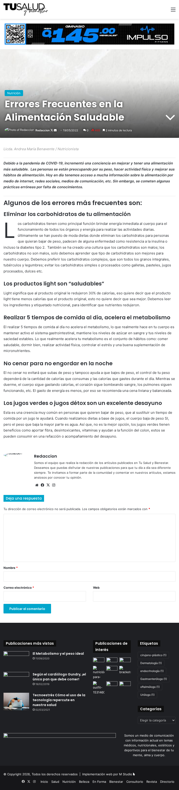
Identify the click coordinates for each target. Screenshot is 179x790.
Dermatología (151, 663)
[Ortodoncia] (125, 670)
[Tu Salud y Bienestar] (25, 9)
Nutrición (14, 93)
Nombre (10, 568)
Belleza (84, 781)
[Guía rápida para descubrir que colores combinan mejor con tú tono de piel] (112, 669)
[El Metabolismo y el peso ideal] (16, 660)
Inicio (44, 781)
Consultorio (134, 781)
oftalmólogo (150, 687)
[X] (48, 485)
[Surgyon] (98, 661)
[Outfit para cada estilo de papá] (98, 688)
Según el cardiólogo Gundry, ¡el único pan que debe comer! (59, 677)
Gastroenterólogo (153, 679)
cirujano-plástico (153, 655)
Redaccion (42, 130)
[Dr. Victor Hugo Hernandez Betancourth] (125, 661)
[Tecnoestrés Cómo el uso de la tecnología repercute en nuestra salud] (16, 701)
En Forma (99, 781)
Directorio (167, 781)
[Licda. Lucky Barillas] (125, 684)
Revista (151, 781)
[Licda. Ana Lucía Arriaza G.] (112, 684)
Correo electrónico (18, 587)
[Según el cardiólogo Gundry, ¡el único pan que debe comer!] (16, 680)
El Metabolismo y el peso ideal (58, 653)
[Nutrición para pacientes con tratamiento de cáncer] (98, 672)
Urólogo (147, 694)
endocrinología (152, 671)
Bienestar (116, 781)
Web (96, 587)
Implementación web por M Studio (107, 774)
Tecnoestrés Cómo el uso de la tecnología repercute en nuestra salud (59, 700)
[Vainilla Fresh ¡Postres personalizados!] (112, 661)
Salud (55, 781)
